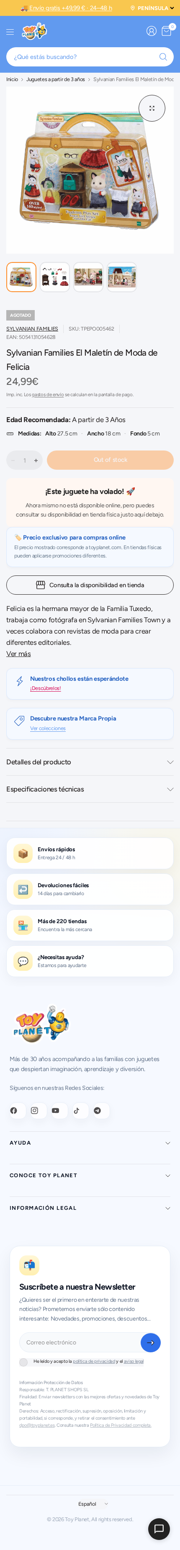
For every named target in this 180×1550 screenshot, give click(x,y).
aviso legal (134, 1361)
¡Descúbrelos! (45, 688)
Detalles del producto (38, 762)
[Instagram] (39, 1110)
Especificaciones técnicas (45, 789)
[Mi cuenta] (151, 30)
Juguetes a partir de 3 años (55, 79)
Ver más (18, 653)
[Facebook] (18, 1110)
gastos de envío (48, 394)
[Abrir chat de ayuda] (159, 1529)
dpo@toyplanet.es (37, 1425)
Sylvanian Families (32, 329)
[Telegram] (101, 1110)
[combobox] (90, 56)
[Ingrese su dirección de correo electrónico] (151, 1342)
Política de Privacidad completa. (120, 1425)
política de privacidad (94, 1361)
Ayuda (20, 1143)
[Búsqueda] (163, 56)
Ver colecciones (48, 728)
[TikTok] (80, 1110)
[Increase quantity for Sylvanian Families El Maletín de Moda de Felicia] (36, 460)
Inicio (12, 79)
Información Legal (43, 1208)
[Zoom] (152, 108)
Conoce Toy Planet (43, 1175)
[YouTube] (59, 1110)
